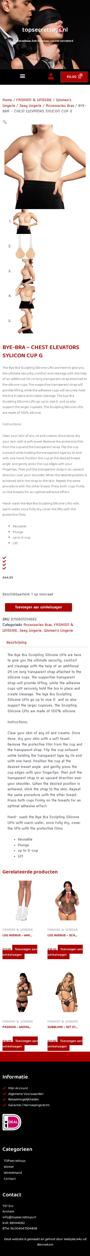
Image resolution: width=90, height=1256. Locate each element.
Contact (10, 1179)
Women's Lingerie (58, 630)
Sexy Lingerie (31, 106)
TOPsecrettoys (15, 1161)
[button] (22, 76)
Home (7, 100)
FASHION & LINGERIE (34, 100)
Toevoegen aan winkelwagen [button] (19, 952)
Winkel (9, 1167)
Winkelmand (13, 1173)
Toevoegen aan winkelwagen (38, 607)
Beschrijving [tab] (16, 642)
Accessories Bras (60, 106)
